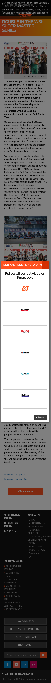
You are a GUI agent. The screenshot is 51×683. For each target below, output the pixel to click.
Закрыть (41, 417)
